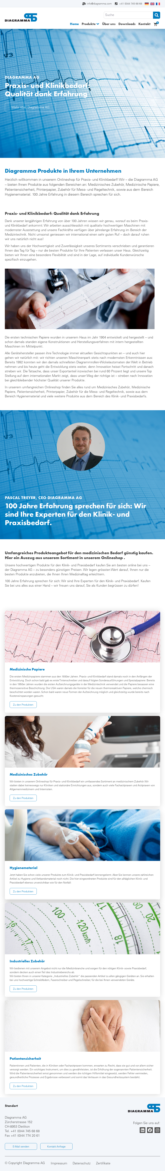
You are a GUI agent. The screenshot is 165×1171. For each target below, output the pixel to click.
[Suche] (128, 15)
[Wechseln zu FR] (158, 4)
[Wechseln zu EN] (152, 4)
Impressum (59, 1163)
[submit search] (156, 15)
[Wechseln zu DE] (147, 4)
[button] (90, 24)
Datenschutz (82, 1163)
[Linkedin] (142, 1130)
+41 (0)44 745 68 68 (25, 1131)
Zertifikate (103, 1163)
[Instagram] (157, 1130)
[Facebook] (150, 1130)
